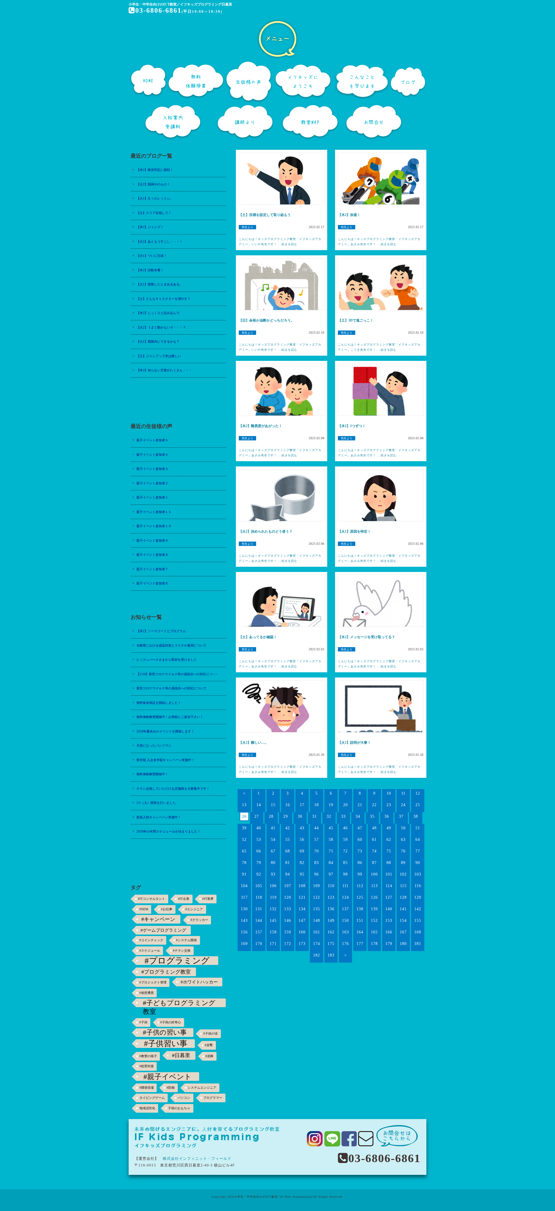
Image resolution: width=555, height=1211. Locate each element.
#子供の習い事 (165, 1032)
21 (360, 805)
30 (300, 816)
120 (287, 897)
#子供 (143, 1022)
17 (302, 805)
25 (417, 805)
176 (345, 944)
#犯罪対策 (146, 1066)
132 (273, 909)
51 (417, 828)
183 (331, 955)
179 (388, 944)
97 (331, 874)
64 (417, 839)
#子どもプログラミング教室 (179, 1003)
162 (331, 932)
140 (388, 909)
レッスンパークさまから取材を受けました (166, 659)
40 (258, 828)
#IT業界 (208, 898)
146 (287, 920)
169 (244, 944)
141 (403, 909)
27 (256, 816)
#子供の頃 (210, 1033)
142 (417, 909)
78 (244, 863)
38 (415, 816)
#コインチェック (151, 940)
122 (316, 897)
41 (273, 828)
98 (345, 874)
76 (403, 851)
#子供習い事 (165, 1043)
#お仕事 (166, 909)
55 (287, 839)
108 (302, 886)
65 (244, 851)
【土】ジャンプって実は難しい (158, 356)
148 (316, 920)
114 (389, 886)
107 (287, 886)
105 (258, 886)
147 (302, 920)
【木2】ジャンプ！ (150, 227)
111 (345, 886)
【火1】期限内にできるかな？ (158, 341)
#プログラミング (177, 960)
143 (244, 920)
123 (331, 897)
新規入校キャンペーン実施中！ (158, 817)
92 (258, 874)
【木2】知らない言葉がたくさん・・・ (164, 370)
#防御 (170, 1087)
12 (417, 793)
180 (403, 944)
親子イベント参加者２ (152, 483)
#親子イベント (167, 1076)
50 (403, 828)
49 (388, 828)
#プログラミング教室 (166, 972)
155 (417, 920)
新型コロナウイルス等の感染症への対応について (171, 688)
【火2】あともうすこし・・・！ (159, 241)
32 (329, 816)
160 (302, 932)
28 (271, 816)
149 (331, 920)
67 (273, 851)
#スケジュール (149, 950)
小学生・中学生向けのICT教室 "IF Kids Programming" (273, 1196)
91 (244, 874)
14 (258, 805)
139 (374, 909)
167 (403, 932)
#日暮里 (181, 1055)
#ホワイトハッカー (199, 981)
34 (358, 816)
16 (287, 805)
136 (331, 909)
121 (302, 897)
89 (403, 863)
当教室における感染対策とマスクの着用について (171, 645)
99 (360, 874)
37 (401, 816)
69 (302, 851)
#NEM (143, 909)
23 (388, 805)
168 (417, 932)
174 (316, 944)
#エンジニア (194, 909)
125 (359, 897)
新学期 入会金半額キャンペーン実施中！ (165, 760)
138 (359, 909)
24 (403, 805)
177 (359, 944)
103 (417, 874)
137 (345, 909)
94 (287, 874)
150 (345, 920)
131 (258, 909)
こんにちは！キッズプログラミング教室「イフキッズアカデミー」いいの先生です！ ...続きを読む (280, 241)
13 (244, 805)
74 (374, 851)
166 (388, 932)
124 (345, 897)
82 (302, 863)
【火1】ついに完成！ (151, 255)
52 (244, 839)
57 (316, 839)
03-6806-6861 (158, 10)
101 (388, 874)
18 (316, 805)
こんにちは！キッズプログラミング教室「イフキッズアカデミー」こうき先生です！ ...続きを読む (379, 347)
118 (259, 897)
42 (287, 828)
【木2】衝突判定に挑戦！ (154, 169)
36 (386, 816)
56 (302, 839)
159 (287, 932)
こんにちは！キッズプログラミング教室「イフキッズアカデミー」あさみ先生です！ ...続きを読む (379, 241)
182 (316, 955)
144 (258, 920)
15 (273, 805)
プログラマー (212, 1097)
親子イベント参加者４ (152, 454)
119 (273, 897)
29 (285, 816)
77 (417, 851)
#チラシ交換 (181, 950)
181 (417, 944)
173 (302, 944)
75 (388, 851)
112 (360, 886)
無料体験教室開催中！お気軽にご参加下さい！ (169, 717)
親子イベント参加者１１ (153, 512)
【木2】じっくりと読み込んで (158, 313)
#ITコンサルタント (151, 898)
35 (372, 816)
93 (273, 874)
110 (331, 886)
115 (403, 886)
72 (345, 851)
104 (244, 886)
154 (403, 920)
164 (359, 932)
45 (331, 828)
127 (388, 897)
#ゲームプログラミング (163, 930)
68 (287, 851)
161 (316, 932)
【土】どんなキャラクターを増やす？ (163, 298)
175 (331, 944)
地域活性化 (147, 1108)
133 (287, 909)
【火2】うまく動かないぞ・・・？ (161, 327)
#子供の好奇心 (170, 1022)
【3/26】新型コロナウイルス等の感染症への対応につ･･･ (177, 674)
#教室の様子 (148, 1056)
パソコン (183, 1097)
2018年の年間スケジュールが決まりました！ (168, 831)
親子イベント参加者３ (152, 468)
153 (388, 920)
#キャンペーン (158, 919)
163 (345, 932)
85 (345, 863)
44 (316, 828)
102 (403, 874)
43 (302, 828)
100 (374, 874)
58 (331, 839)
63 (403, 839)
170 (258, 944)
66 (258, 851)
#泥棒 (209, 1056)
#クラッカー (199, 920)
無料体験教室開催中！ (152, 774)
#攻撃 (209, 1045)
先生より (247, 227)
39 (244, 828)
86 (360, 863)
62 (388, 839)
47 (360, 828)
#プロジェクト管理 (152, 982)
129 (417, 897)
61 (374, 839)
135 (316, 909)
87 (374, 863)
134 (302, 909)
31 (314, 816)
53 (258, 839)
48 (374, 828)
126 (374, 897)
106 (273, 886)
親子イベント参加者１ (152, 497)
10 (388, 793)
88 (388, 863)
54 (273, 839)
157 (258, 932)
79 (258, 863)
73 (360, 851)
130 (244, 909)
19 (331, 805)
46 (345, 828)
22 (374, 805)
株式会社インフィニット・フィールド (197, 1158)
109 (316, 886)
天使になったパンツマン (153, 745)
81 (287, 863)
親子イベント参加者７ (152, 569)
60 (360, 839)
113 (374, 886)
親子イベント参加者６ (152, 583)
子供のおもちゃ (179, 1108)
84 (331, 863)
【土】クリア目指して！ (153, 213)
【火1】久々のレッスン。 (154, 198)
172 (287, 944)
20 (345, 805)
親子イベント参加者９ (152, 540)
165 (374, 932)
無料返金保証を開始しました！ (158, 702)
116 (418, 886)
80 (273, 863)
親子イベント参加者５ (152, 440)
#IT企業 (183, 898)
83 (316, 863)
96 (316, 874)
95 (302, 874)
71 (331, 851)
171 (273, 944)
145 (273, 920)
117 (244, 897)
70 (316, 851)
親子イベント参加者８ (152, 554)
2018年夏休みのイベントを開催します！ (165, 731)
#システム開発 (186, 940)
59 (345, 839)
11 (403, 793)
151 (359, 920)
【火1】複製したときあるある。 (159, 284)
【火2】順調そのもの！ (153, 184)
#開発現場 (146, 1087)
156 (244, 932)
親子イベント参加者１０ (153, 526)
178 (374, 944)
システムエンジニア (202, 1087)
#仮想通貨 (146, 992)
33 (343, 816)
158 (273, 932)
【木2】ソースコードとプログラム (161, 631)
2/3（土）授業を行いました (156, 802)
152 (374, 920)
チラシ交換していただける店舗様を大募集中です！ (173, 788)
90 (417, 863)
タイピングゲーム (152, 1097)
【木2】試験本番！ (150, 270)
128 (403, 897)
